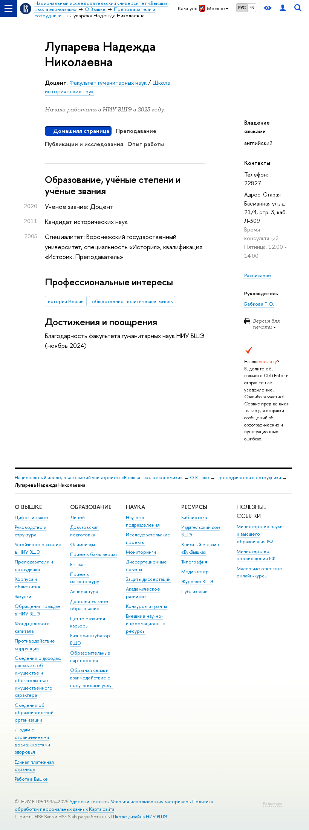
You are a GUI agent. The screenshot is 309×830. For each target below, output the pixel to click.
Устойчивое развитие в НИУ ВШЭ (38, 548)
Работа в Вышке (31, 779)
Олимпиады (82, 544)
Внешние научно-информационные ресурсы (145, 623)
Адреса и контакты (89, 801)
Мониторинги (141, 552)
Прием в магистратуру (84, 578)
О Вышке (199, 477)
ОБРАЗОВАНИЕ (90, 507)
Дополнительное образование (89, 605)
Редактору (272, 803)
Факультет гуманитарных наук (108, 83)
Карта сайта (101, 809)
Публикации (194, 591)
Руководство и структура (30, 531)
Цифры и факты (31, 517)
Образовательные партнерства (90, 657)
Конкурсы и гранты (146, 606)
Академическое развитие (143, 593)
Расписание (257, 275)
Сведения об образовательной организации (34, 712)
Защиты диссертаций (148, 579)
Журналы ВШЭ (197, 581)
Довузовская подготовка (84, 531)
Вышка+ (78, 564)
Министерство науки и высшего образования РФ (260, 534)
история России (66, 301)
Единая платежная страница (34, 766)
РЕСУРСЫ (194, 507)
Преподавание (136, 131)
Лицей (77, 517)
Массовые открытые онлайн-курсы (259, 572)
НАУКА (135, 507)
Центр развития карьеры (87, 622)
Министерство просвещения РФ (256, 555)
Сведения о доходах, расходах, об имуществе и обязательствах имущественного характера (38, 677)
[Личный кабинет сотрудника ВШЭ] (282, 8)
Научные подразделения (143, 521)
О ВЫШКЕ (28, 507)
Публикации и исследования (84, 144)
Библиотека (194, 517)
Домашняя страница (81, 131)
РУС (242, 7)
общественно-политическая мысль (132, 301)
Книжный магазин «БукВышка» (200, 548)
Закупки (23, 596)
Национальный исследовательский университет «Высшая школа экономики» (99, 477)
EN (251, 7)
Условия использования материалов (151, 801)
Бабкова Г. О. (259, 303)
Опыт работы (145, 144)
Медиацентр (195, 571)
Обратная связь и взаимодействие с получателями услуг (91, 677)
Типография (194, 562)
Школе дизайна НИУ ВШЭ (139, 816)
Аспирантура (84, 591)
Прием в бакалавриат (93, 554)
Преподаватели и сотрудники (248, 477)
